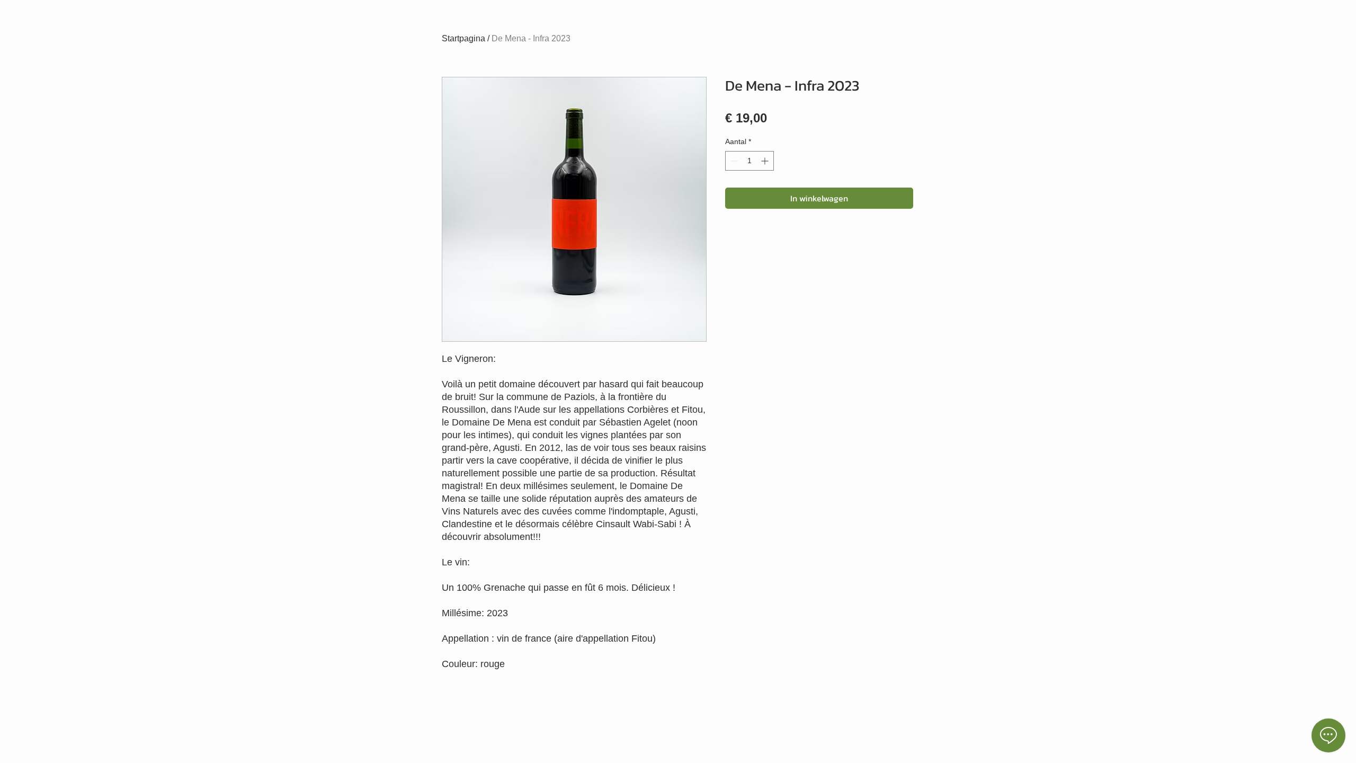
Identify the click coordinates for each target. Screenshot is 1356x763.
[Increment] (765, 161)
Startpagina (463, 38)
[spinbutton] (749, 161)
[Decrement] (733, 161)
